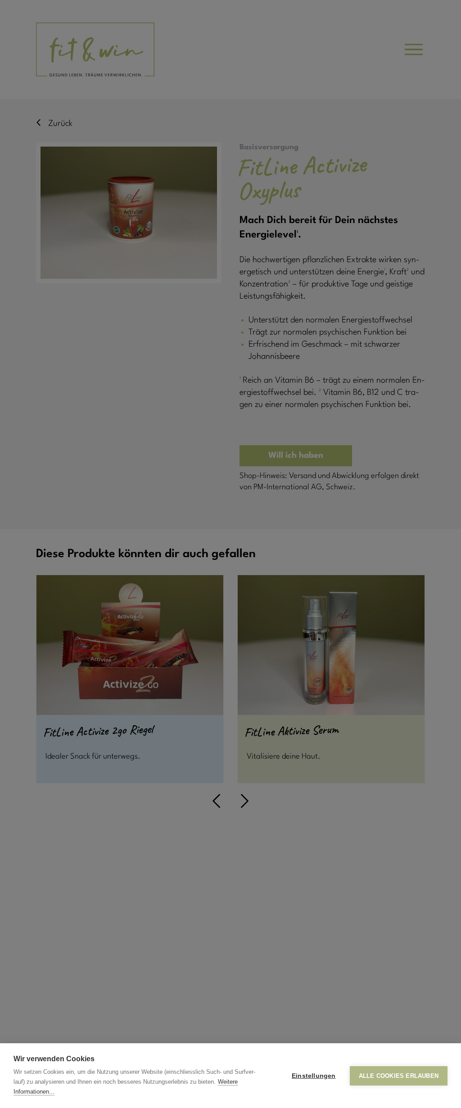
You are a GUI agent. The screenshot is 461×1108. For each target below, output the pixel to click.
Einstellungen (314, 1075)
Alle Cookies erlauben (398, 1075)
